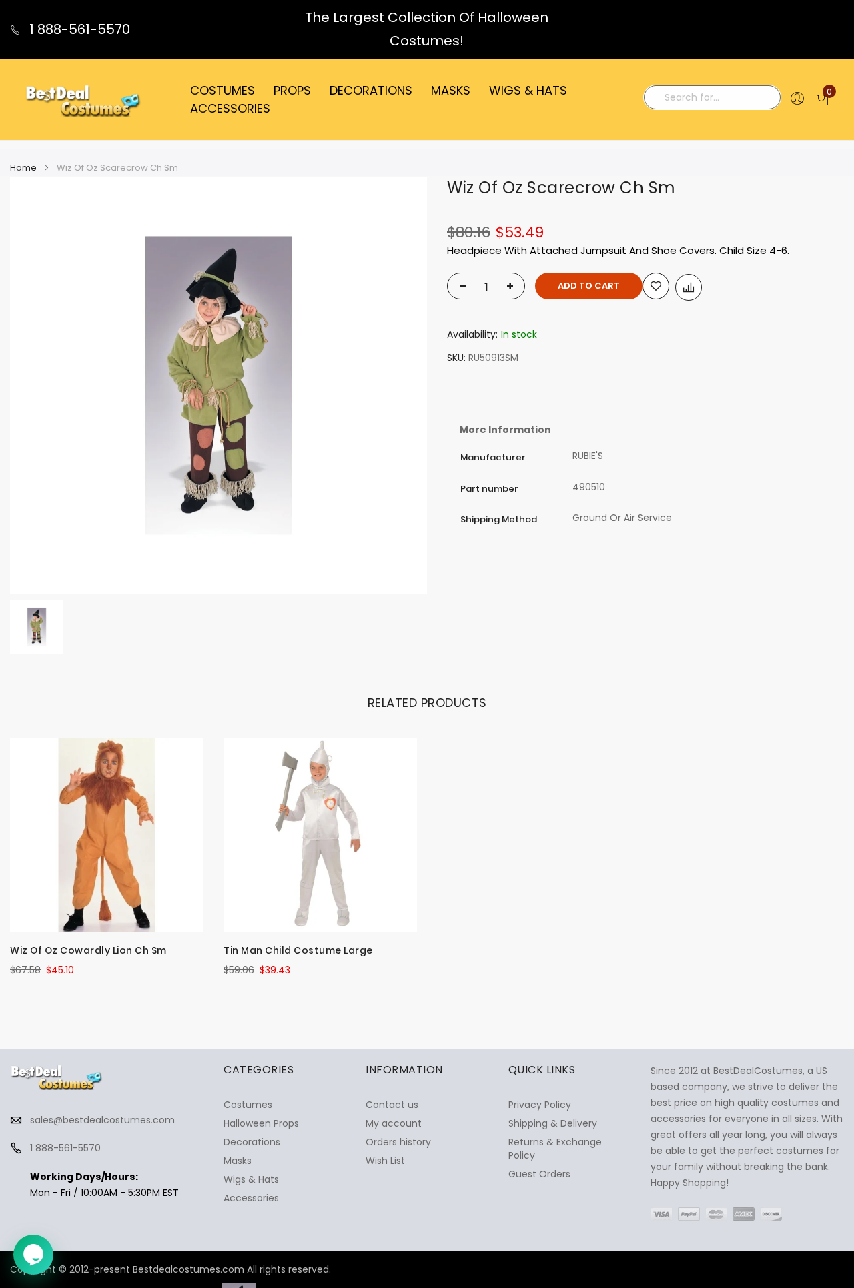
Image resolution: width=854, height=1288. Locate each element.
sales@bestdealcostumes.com (102, 1120)
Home (23, 167)
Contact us (392, 1104)
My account (394, 1123)
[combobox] (712, 97)
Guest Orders (539, 1174)
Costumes (248, 1104)
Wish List (385, 1160)
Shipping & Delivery (552, 1123)
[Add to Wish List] (656, 286)
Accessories (251, 1198)
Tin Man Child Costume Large (298, 950)
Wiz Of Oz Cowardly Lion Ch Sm (88, 950)
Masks (238, 1160)
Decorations (252, 1142)
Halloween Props (261, 1123)
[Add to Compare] (688, 287)
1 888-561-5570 (78, 29)
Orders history (398, 1142)
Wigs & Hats (251, 1179)
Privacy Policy (539, 1104)
